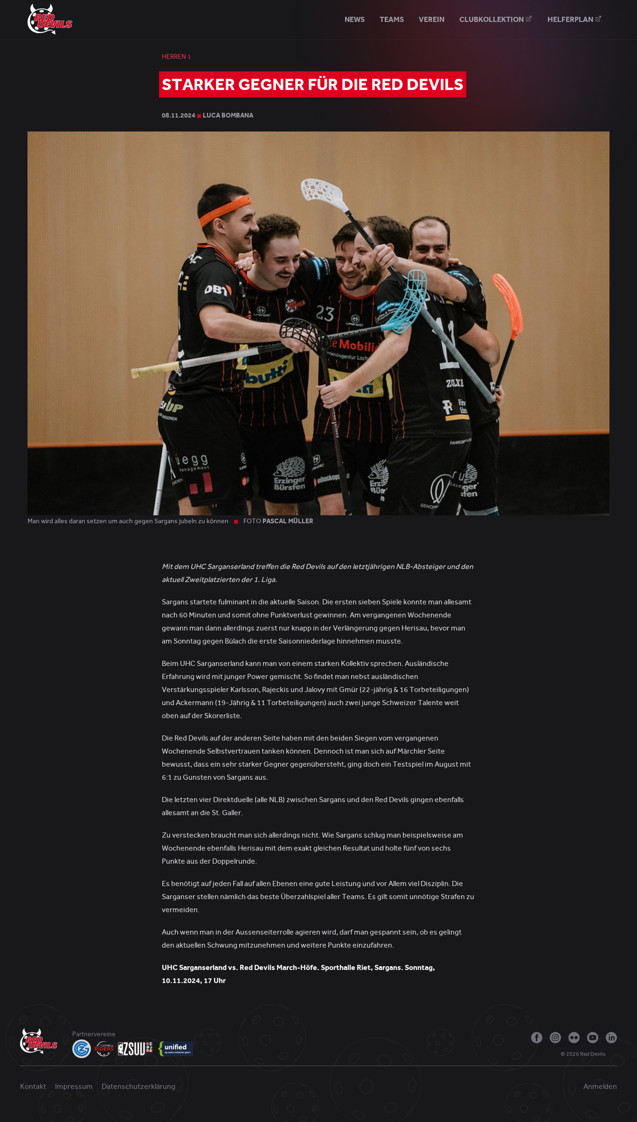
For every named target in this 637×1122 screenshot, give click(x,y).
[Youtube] (592, 1037)
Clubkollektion (492, 19)
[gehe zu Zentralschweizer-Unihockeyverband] (135, 1048)
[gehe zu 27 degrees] (613, 1056)
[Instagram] (555, 1037)
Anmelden (600, 1086)
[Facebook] (536, 1037)
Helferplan (571, 19)
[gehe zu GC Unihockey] (81, 1048)
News (355, 19)
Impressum (74, 1086)
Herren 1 (176, 56)
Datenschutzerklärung (138, 1086)
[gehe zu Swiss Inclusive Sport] (175, 1048)
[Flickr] (574, 1037)
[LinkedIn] (611, 1037)
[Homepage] (50, 19)
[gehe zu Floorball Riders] (104, 1048)
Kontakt (33, 1086)
